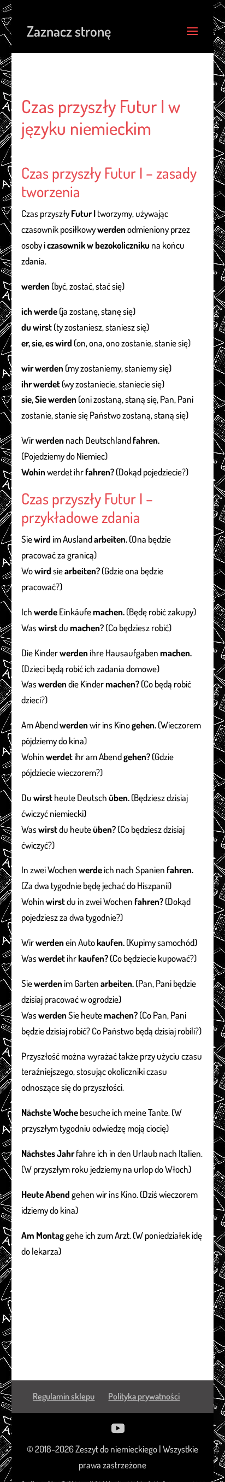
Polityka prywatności (144, 1396)
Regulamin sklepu (63, 1396)
